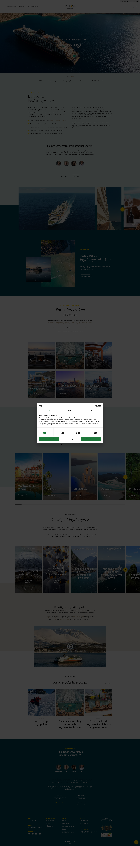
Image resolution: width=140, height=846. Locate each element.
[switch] (62, 433)
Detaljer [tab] (70, 410)
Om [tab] (92, 410)
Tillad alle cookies (91, 439)
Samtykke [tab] (48, 410)
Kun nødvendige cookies (49, 439)
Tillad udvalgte (70, 439)
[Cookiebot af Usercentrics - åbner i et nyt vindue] (94, 406)
